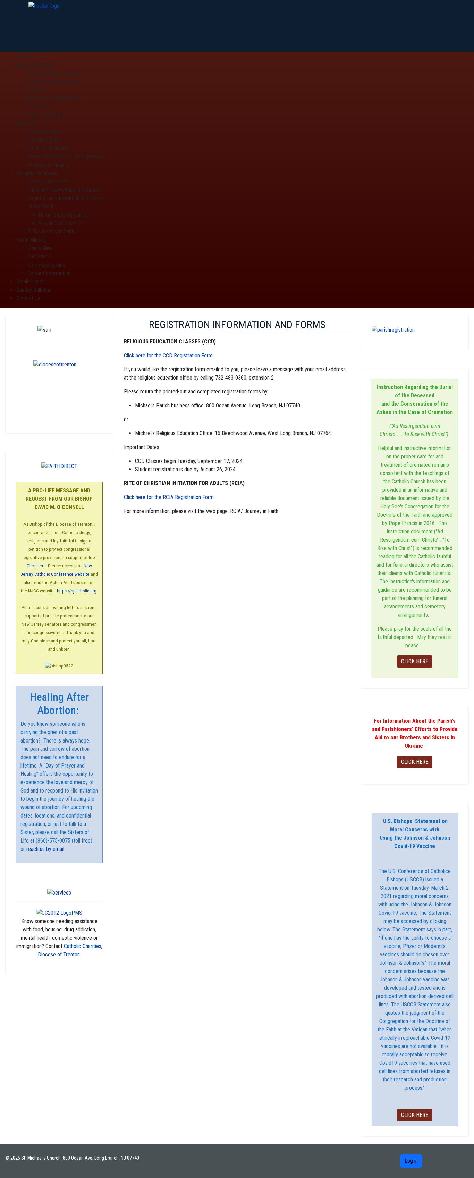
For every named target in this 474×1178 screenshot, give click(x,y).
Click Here (36, 566)
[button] (34, 64)
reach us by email (44, 849)
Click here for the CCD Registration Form (168, 355)
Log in (411, 1161)
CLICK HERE (414, 661)
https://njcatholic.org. (77, 591)
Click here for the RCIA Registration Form (169, 497)
